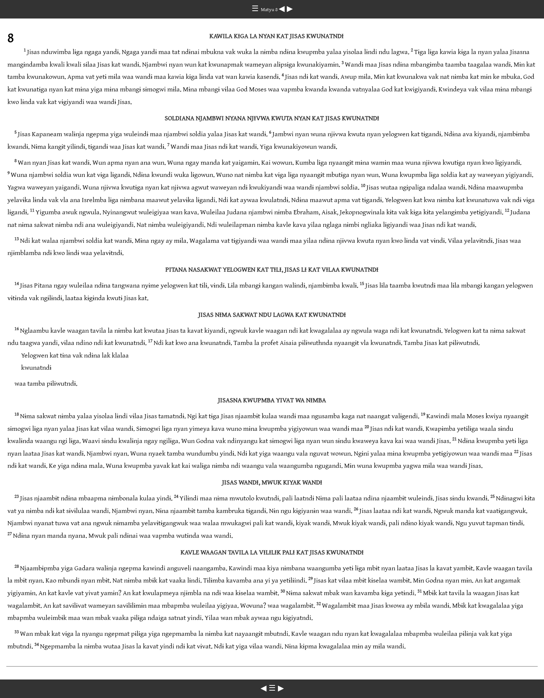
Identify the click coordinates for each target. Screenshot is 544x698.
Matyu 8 (270, 10)
